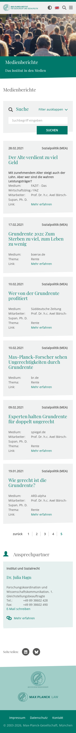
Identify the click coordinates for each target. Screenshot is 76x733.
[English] (57, 8)
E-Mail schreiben (18, 609)
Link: (11, 204)
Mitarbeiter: (16, 195)
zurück (17, 534)
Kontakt (57, 718)
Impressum (17, 718)
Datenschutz (39, 718)
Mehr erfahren (41, 204)
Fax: (9, 605)
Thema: (13, 259)
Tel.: (9, 600)
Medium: (14, 186)
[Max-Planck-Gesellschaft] (38, 679)
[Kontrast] (50, 8)
